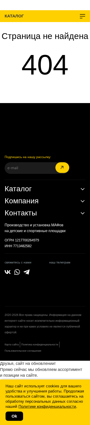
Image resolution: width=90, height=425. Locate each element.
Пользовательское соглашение (23, 350)
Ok (14, 416)
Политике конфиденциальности (47, 406)
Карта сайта (12, 344)
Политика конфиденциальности (39, 344)
